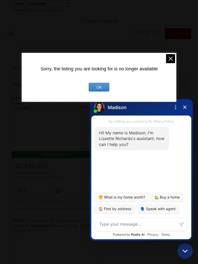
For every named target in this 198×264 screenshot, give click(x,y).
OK (99, 87)
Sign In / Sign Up (147, 33)
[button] (147, 33)
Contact (178, 33)
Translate (54, 10)
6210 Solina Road (40, 174)
